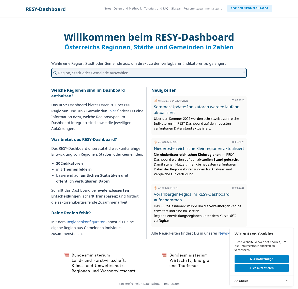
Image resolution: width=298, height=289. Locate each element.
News (107, 8)
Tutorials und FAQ (156, 8)
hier (112, 110)
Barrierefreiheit (129, 284)
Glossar (176, 8)
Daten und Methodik (128, 8)
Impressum (172, 284)
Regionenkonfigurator (250, 8)
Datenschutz (151, 284)
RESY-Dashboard (46, 9)
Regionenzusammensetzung (202, 8)
